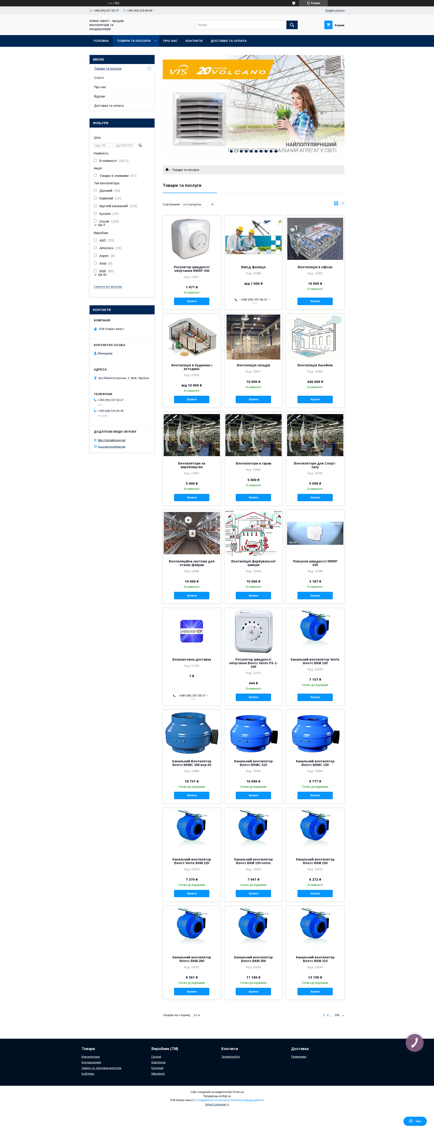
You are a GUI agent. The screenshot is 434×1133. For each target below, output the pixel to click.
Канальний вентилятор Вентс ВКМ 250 (253, 959)
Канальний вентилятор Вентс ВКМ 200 (191, 959)
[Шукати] (292, 25)
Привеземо (299, 1056)
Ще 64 (102, 274)
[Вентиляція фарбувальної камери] (253, 532)
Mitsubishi (158, 1073)
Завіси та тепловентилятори (101, 1068)
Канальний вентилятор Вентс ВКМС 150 (315, 763)
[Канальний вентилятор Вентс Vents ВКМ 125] (192, 830)
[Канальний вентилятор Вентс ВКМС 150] (315, 732)
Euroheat (157, 1068)
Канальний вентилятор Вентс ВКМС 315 (253, 763)
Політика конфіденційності (247, 1100)
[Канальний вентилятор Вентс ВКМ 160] (315, 830)
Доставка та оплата (229, 41)
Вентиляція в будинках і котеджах (191, 367)
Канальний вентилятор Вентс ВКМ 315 (315, 959)
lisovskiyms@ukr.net (111, 446)
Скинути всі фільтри (108, 286)
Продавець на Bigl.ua (217, 1096)
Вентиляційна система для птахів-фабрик (192, 563)
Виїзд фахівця (253, 267)
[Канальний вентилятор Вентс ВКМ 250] (253, 928)
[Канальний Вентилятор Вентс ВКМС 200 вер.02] (192, 732)
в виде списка (342, 204)
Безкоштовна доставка (191, 659)
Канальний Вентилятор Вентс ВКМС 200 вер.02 (191, 763)
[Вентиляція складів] (253, 336)
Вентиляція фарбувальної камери (253, 563)
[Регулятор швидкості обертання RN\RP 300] (192, 238)
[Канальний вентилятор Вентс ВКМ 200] (192, 928)
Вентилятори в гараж (253, 463)
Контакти (194, 41)
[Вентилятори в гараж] (253, 434)
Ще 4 (101, 225)
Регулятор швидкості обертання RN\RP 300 (192, 269)
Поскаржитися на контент (211, 1100)
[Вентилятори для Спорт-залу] (315, 434)
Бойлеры (88, 1073)
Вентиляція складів (253, 365)
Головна (101, 41)
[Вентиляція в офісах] (315, 238)
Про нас (170, 41)
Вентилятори (91, 1056)
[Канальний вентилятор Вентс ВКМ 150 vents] (253, 830)
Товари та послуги (134, 41)
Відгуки (99, 96)
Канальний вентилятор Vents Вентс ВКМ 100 (315, 661)
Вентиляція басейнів (315, 365)
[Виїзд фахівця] (253, 238)
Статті (99, 78)
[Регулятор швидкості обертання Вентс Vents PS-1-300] (253, 631)
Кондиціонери (91, 1062)
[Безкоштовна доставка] (192, 631)
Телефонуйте (230, 1056)
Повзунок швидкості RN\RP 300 (315, 563)
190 (337, 1015)
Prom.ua (238, 1092)
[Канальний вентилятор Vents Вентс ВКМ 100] (315, 631)
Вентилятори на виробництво (191, 465)
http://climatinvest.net (111, 440)
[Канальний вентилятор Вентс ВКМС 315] (253, 732)
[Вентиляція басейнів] (315, 336)
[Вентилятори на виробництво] (192, 434)
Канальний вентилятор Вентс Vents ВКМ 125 (191, 861)
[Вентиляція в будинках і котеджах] (192, 336)
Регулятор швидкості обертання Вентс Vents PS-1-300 (253, 663)
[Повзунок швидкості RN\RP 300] (315, 532)
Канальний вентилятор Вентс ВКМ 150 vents (253, 861)
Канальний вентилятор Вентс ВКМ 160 (315, 861)
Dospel (156, 1056)
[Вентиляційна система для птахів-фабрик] (192, 532)
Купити (191, 301)
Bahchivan (158, 1062)
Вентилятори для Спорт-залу (315, 465)
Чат (418, 1121)
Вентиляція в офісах (315, 267)
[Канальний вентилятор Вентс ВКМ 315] (315, 928)
